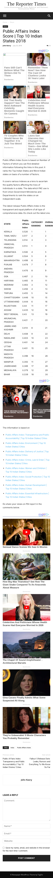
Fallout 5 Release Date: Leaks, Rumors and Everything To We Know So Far (39, 762)
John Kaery (7, 46)
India (12, 748)
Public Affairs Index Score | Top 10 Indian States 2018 (22, 36)
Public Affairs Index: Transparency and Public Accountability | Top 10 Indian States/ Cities (14, 762)
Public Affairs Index (24, 748)
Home (5, 22)
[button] (4, 15)
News (12, 22)
